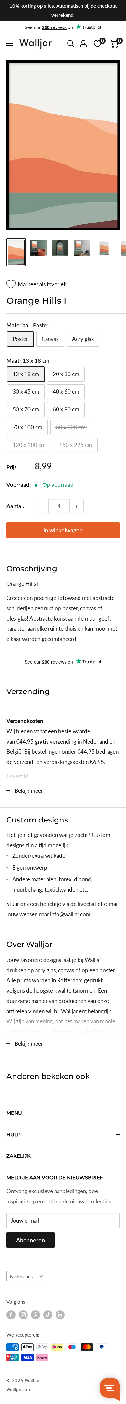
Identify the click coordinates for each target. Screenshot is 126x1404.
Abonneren (30, 1240)
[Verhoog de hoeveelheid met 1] (76, 506)
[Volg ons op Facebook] (11, 1314)
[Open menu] (9, 43)
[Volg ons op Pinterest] (35, 1314)
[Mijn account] (83, 43)
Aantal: (15, 506)
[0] (114, 44)
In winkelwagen (63, 530)
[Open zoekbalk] (70, 43)
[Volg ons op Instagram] (23, 1314)
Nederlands (21, 1276)
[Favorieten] (97, 43)
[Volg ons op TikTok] (47, 1314)
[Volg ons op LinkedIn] (60, 1314)
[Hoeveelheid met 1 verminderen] (41, 506)
